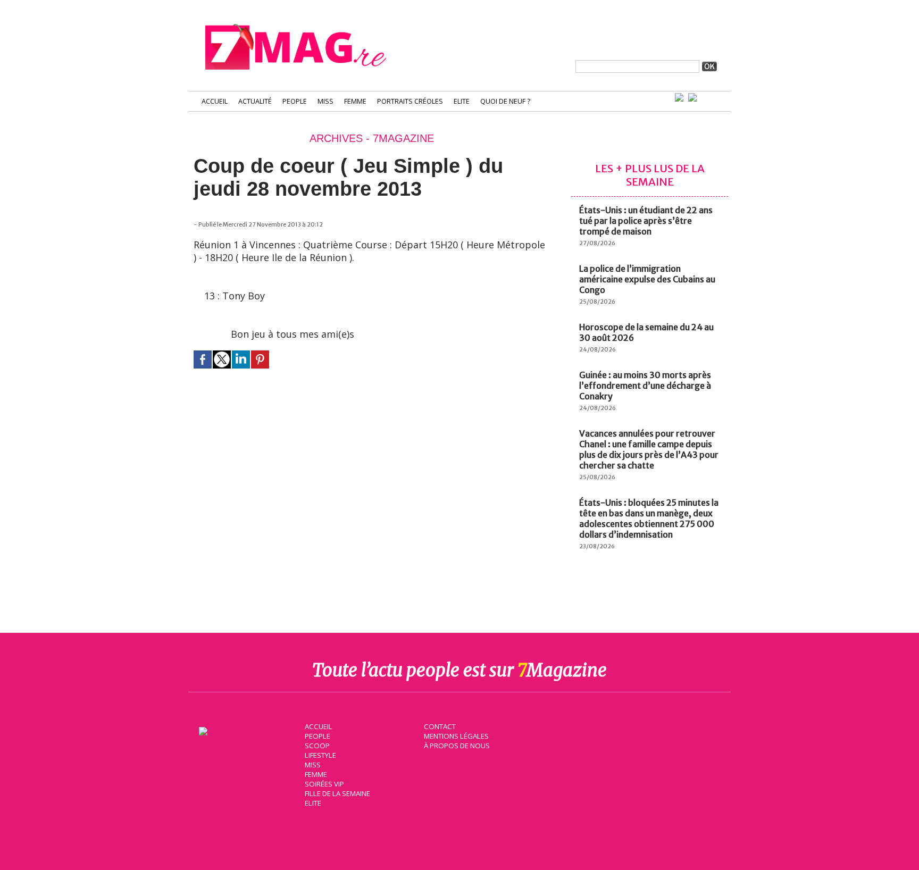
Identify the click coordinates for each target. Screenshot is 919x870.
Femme (355, 101)
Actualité (255, 101)
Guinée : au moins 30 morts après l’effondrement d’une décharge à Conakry (645, 385)
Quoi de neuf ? (505, 101)
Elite (462, 101)
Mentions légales (456, 736)
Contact (440, 726)
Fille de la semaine (337, 793)
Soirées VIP (324, 784)
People (294, 101)
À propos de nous (457, 745)
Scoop (317, 745)
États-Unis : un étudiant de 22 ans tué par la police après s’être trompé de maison (646, 221)
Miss (325, 101)
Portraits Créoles (410, 101)
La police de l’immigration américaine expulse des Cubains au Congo (647, 279)
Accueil (215, 101)
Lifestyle (320, 755)
